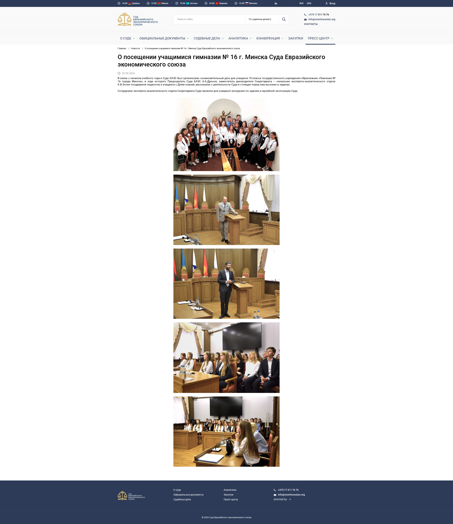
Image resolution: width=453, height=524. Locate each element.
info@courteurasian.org (321, 19)
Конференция (268, 38)
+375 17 (313, 14)
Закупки (295, 38)
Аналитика (238, 38)
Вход (332, 3)
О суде (125, 38)
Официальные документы (162, 38)
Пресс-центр (318, 38)
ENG (309, 3)
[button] (262, 19)
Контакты (311, 24)
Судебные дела (207, 38)
